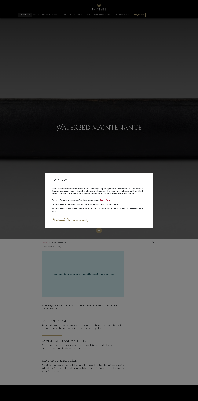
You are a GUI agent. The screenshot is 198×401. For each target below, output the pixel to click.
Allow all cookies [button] (59, 220)
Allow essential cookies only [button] (77, 220)
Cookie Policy (105, 200)
